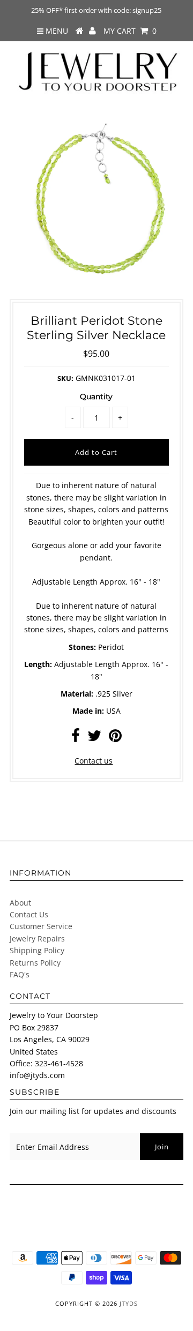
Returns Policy (35, 963)
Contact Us (29, 914)
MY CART (130, 31)
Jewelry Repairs (37, 938)
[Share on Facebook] (75, 738)
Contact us (94, 761)
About (20, 903)
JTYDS (129, 1303)
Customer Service (41, 926)
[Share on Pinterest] (115, 738)
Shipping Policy (37, 950)
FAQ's (19, 974)
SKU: (65, 378)
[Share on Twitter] (94, 738)
